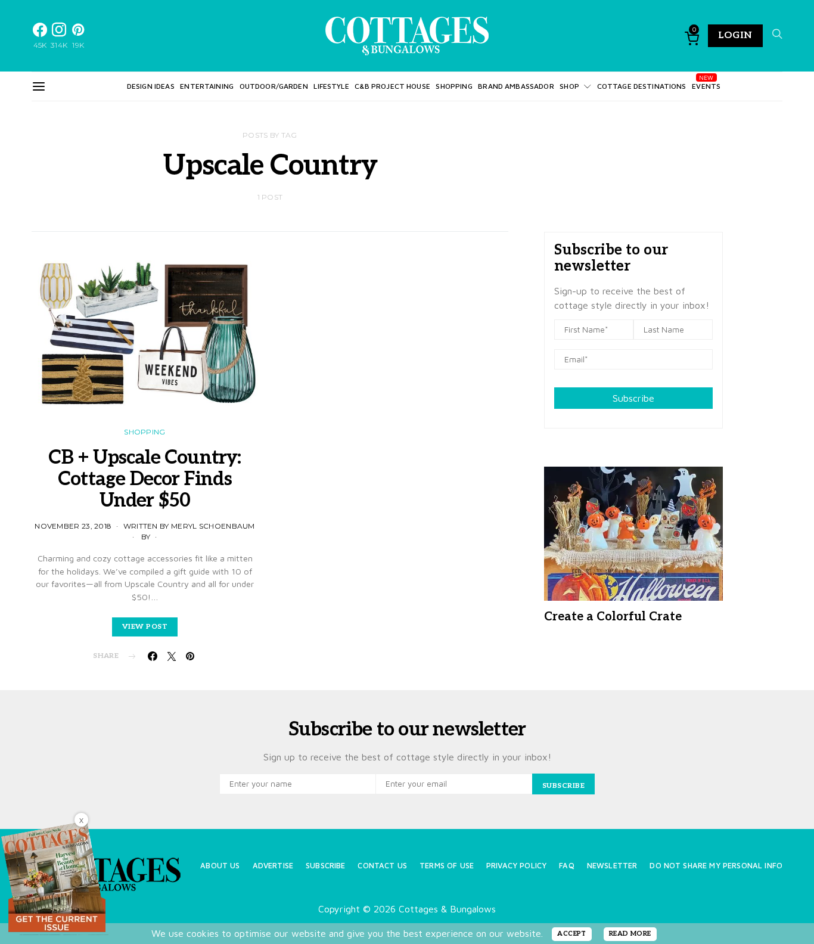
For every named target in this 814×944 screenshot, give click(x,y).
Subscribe (633, 398)
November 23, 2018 (73, 525)
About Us (220, 865)
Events (706, 86)
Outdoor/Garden (274, 86)
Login (735, 35)
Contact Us (382, 865)
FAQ (566, 865)
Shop (569, 86)
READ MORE (630, 933)
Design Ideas (151, 86)
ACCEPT (571, 933)
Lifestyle (331, 86)
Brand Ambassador (516, 86)
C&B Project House (392, 86)
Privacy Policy (516, 865)
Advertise (273, 865)
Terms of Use (447, 865)
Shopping (454, 86)
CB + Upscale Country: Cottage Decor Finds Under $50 (144, 479)
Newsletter (612, 865)
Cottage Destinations (641, 86)
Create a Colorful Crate (613, 617)
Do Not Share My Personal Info (716, 865)
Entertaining (207, 86)
